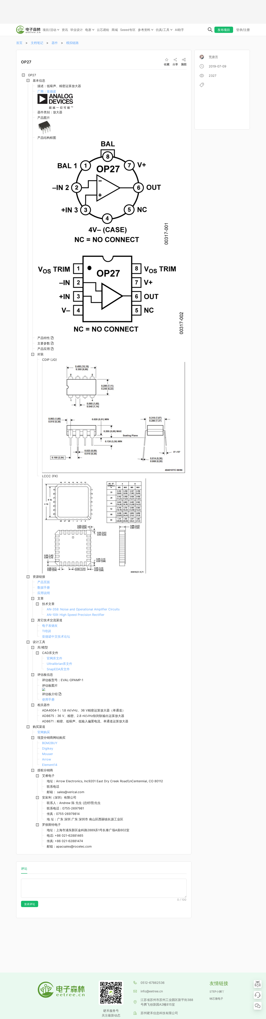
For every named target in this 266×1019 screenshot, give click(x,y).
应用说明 (43, 593)
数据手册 (43, 587)
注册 (247, 30)
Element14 (49, 765)
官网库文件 (54, 658)
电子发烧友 (50, 625)
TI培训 (46, 631)
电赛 (88, 30)
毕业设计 (76, 30)
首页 (19, 43)
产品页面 (43, 582)
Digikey (47, 748)
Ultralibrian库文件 (59, 664)
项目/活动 (49, 30)
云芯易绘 (103, 30)
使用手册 (48, 699)
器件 (55, 43)
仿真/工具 (162, 30)
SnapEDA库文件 (58, 669)
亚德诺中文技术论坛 (56, 636)
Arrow (46, 759)
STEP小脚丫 (217, 991)
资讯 (65, 30)
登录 (239, 30)
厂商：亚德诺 (46, 91)
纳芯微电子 (216, 998)
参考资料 (144, 30)
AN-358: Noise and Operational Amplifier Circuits (83, 609)
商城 (115, 30)
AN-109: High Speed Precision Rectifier (75, 615)
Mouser (47, 754)
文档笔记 (37, 43)
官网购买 (43, 732)
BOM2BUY (49, 743)
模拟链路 (72, 43)
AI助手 (179, 30)
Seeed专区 (128, 30)
